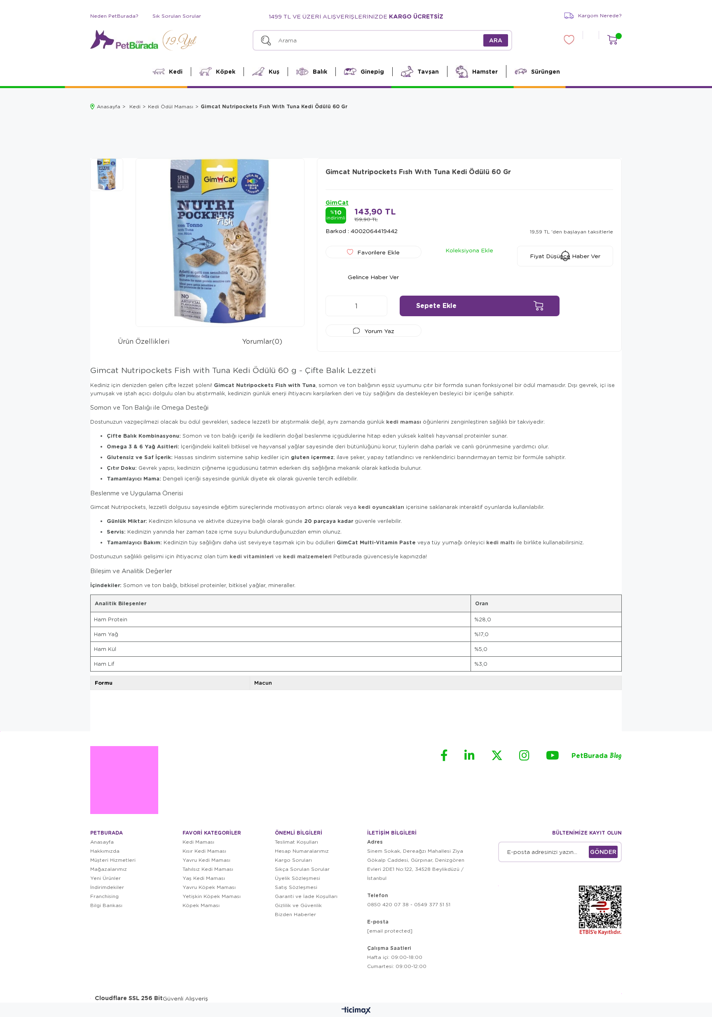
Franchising (104, 896)
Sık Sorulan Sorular (176, 16)
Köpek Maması (201, 905)
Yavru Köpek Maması (209, 887)
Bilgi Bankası (106, 905)
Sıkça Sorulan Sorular (302, 869)
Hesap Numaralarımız (302, 851)
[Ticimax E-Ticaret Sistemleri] (356, 1011)
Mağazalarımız (108, 869)
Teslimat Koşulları (296, 842)
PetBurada (596, 756)
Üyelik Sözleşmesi (297, 878)
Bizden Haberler (295, 914)
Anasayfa (102, 842)
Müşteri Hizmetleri (113, 860)
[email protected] (389, 931)
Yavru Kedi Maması (206, 860)
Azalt (336, 306)
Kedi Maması (198, 842)
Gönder (603, 852)
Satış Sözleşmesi (296, 887)
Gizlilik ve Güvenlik (298, 905)
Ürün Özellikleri (143, 341)
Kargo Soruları (293, 860)
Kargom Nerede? (600, 15)
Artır (377, 306)
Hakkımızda (104, 851)
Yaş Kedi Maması (204, 878)
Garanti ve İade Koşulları (306, 896)
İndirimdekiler (107, 887)
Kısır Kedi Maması (204, 851)
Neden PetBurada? (114, 16)
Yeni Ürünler (105, 878)
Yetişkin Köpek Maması (212, 896)
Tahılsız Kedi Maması (208, 869)
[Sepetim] (612, 39)
